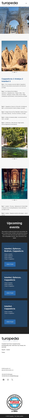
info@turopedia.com (6, 368)
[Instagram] (8, 380)
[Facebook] (3, 380)
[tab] (12, 72)
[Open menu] (26, 3)
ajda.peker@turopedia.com (7, 370)
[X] (12, 380)
